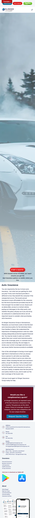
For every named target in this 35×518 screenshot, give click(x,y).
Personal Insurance (7, 461)
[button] (18, 416)
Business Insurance (7, 463)
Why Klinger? (5, 489)
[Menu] (32, 10)
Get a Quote (17, 3)
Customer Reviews (6, 492)
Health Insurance (6, 466)
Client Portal (7, 3)
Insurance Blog (6, 494)
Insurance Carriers (6, 496)
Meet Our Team (6, 491)
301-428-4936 (9, 438)
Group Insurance (6, 468)
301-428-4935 (9, 433)
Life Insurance (5, 465)
